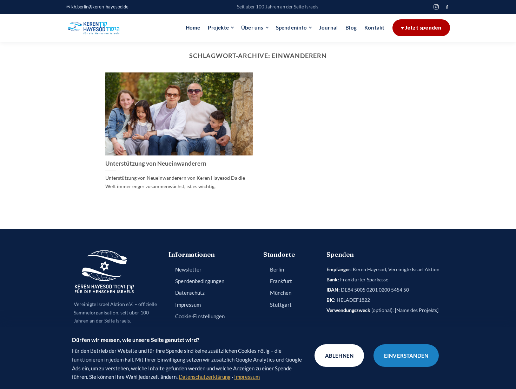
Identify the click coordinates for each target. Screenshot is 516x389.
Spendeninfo (291, 28)
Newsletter (188, 270)
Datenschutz (190, 293)
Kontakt (374, 28)
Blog (351, 28)
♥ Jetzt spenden (421, 28)
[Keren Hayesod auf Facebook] (447, 7)
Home (193, 28)
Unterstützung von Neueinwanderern (155, 163)
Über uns (252, 28)
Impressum (188, 305)
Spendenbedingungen (199, 281)
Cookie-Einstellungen (200, 316)
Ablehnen (339, 355)
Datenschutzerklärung (205, 377)
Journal (328, 28)
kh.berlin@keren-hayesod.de (99, 6)
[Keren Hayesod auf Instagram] (436, 7)
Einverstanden (406, 355)
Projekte (218, 28)
